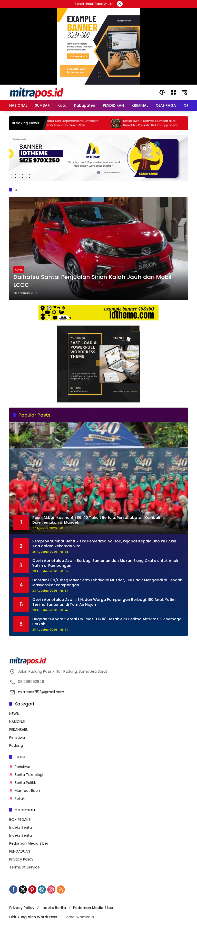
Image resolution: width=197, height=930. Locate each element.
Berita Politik (25, 782)
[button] (162, 92)
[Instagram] (51, 889)
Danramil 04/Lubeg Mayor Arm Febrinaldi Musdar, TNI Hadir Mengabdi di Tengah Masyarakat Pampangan (107, 583)
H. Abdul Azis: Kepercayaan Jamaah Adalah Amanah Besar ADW (51, 123)
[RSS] (61, 889)
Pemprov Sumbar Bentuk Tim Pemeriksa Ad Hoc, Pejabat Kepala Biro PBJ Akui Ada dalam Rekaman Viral (104, 544)
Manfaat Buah (27, 790)
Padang (16, 745)
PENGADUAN (19, 851)
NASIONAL (17, 721)
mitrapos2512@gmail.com (41, 691)
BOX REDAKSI (20, 819)
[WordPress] (42, 889)
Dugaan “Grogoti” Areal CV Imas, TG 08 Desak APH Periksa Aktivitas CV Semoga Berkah (107, 622)
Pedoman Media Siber (28, 843)
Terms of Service (24, 867)
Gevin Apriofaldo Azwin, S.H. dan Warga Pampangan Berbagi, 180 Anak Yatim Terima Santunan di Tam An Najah (103, 602)
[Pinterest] (32, 889)
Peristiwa (17, 737)
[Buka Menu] (173, 92)
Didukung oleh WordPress (33, 916)
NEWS (19, 270)
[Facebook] (13, 889)
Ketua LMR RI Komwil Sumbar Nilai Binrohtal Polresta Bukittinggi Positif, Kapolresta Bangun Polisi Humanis (132, 123)
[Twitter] (23, 889)
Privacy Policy (21, 859)
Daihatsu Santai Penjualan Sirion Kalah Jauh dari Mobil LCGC (92, 281)
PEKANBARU (18, 729)
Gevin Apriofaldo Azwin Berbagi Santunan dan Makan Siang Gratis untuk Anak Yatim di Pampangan (105, 563)
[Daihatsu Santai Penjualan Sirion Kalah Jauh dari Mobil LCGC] (98, 248)
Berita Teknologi (29, 774)
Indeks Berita (20, 827)
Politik (20, 798)
